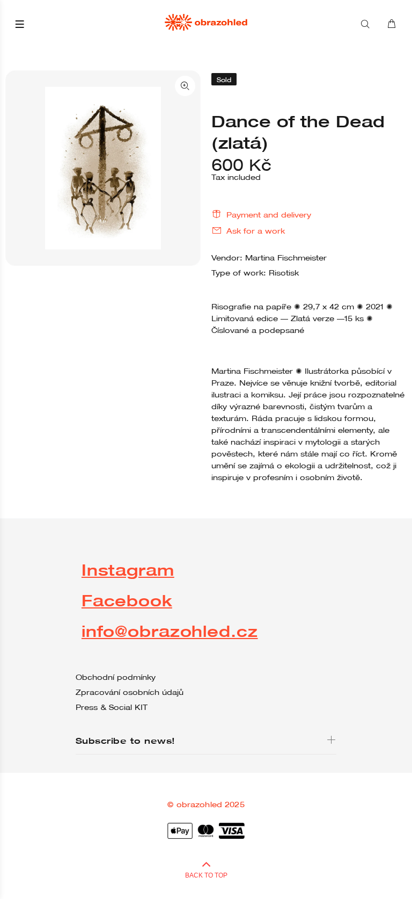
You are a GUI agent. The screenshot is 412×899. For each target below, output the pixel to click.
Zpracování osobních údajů (129, 692)
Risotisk (284, 273)
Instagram (128, 569)
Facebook (127, 600)
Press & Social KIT (112, 707)
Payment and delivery (268, 215)
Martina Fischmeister (286, 257)
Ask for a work (255, 231)
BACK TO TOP (206, 875)
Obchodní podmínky (116, 677)
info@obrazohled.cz (170, 630)
